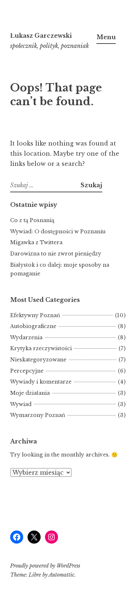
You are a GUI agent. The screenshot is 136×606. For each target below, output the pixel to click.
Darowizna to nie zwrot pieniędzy (55, 253)
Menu (106, 37)
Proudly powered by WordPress (45, 565)
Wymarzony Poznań (37, 415)
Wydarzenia (26, 337)
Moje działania (30, 393)
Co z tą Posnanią (32, 220)
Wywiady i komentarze (40, 381)
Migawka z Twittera (36, 242)
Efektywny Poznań (35, 315)
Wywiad (21, 404)
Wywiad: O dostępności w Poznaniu (58, 231)
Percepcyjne (27, 371)
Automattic (61, 575)
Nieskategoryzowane (38, 359)
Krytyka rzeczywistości (41, 348)
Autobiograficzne (33, 326)
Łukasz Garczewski (41, 35)
